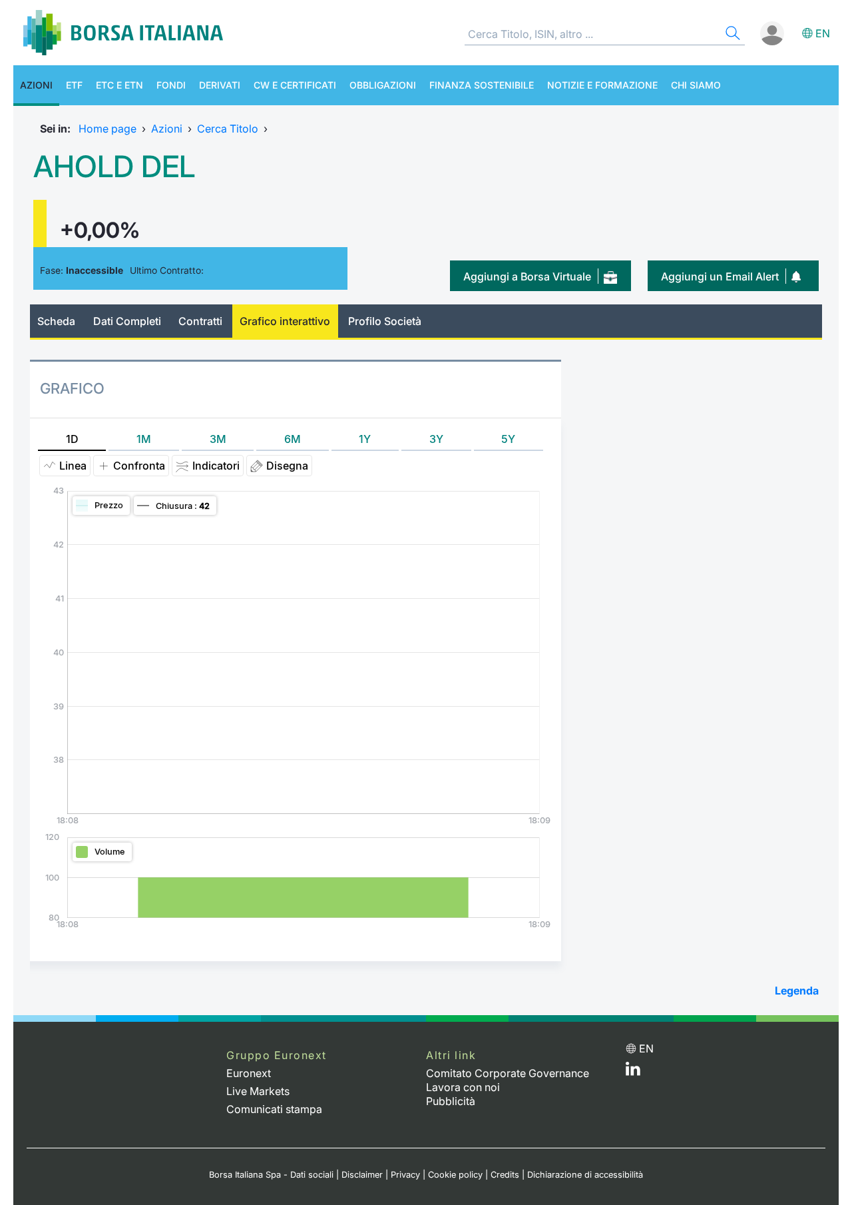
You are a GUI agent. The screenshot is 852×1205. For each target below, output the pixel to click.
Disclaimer (362, 1175)
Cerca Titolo (227, 128)
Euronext (248, 1073)
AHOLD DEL (114, 167)
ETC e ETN (119, 85)
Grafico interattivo (285, 321)
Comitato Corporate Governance (507, 1073)
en (822, 33)
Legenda (797, 990)
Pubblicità (450, 1101)
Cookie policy (455, 1175)
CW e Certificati (295, 85)
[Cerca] (731, 35)
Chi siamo (696, 85)
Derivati (219, 85)
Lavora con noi (463, 1087)
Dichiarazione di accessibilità (585, 1175)
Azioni (36, 85)
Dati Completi (127, 321)
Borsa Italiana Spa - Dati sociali (271, 1175)
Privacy (405, 1175)
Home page (107, 128)
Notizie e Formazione (602, 85)
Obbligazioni (382, 85)
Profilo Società (384, 321)
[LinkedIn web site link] (633, 1071)
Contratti (200, 321)
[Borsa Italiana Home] (123, 32)
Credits (505, 1175)
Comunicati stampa (274, 1109)
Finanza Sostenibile (481, 85)
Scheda (56, 321)
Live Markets (258, 1091)
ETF (74, 85)
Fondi (171, 85)
